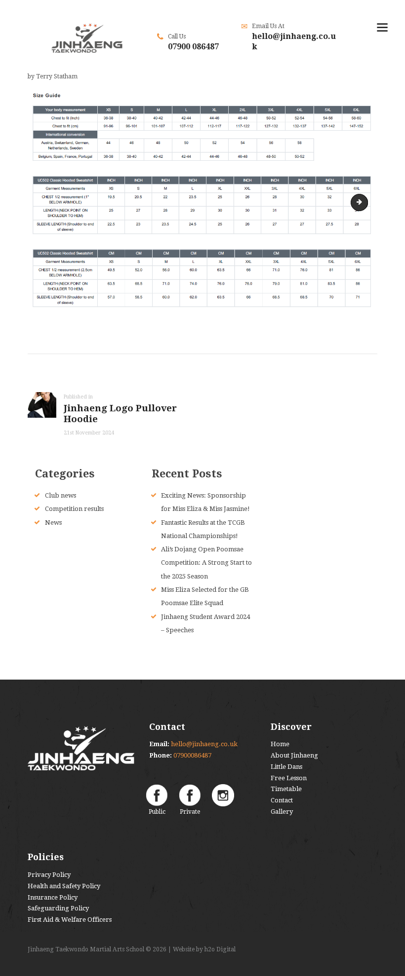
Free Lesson (289, 778)
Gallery (282, 811)
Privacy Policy (49, 874)
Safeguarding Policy (58, 908)
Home (280, 744)
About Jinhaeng (294, 755)
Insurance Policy (53, 897)
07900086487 (192, 755)
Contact (282, 800)
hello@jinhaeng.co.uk (204, 744)
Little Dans (286, 766)
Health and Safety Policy (64, 886)
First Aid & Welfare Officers (70, 919)
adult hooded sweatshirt (364, 202)
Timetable (286, 789)
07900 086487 (193, 46)
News (53, 522)
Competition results (74, 508)
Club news (60, 495)
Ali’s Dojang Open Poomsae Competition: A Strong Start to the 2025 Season (206, 562)
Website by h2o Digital (204, 949)
